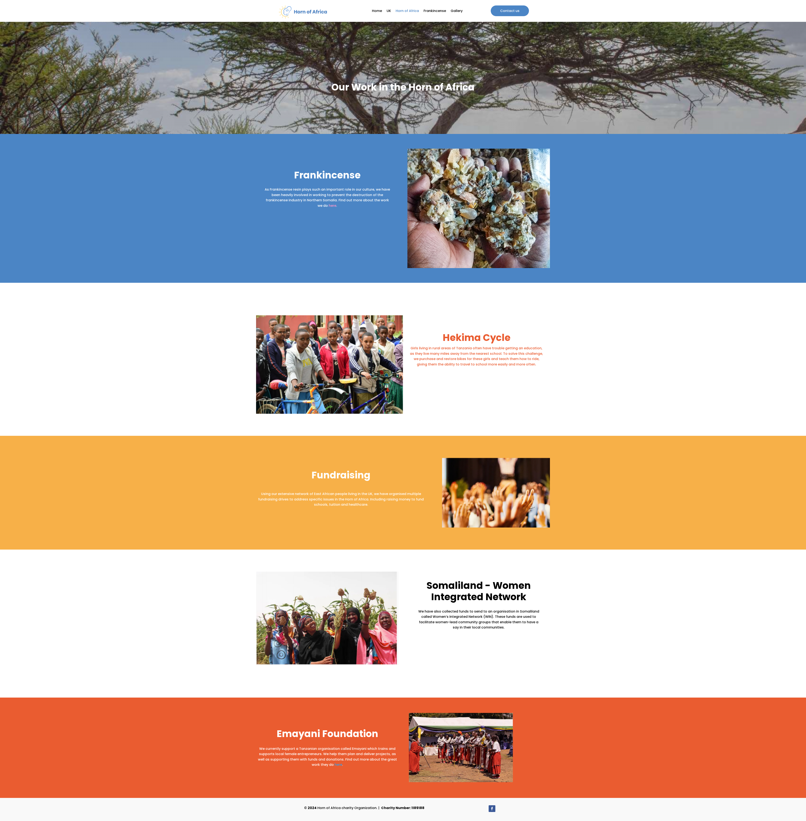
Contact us (509, 10)
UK (389, 10)
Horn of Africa (407, 10)
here (332, 205)
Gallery (457, 10)
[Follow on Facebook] (492, 808)
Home (377, 10)
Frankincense (435, 10)
